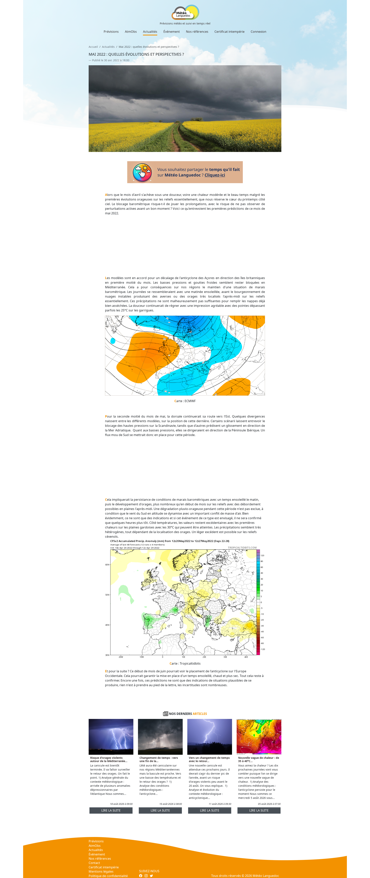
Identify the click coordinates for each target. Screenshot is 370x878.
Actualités (150, 31)
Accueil (93, 47)
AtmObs (131, 31)
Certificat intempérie (229, 31)
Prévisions (111, 31)
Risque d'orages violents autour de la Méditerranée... (108, 759)
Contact (94, 863)
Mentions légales (101, 871)
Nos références (197, 31)
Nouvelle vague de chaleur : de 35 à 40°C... (258, 759)
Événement (171, 31)
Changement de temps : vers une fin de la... (159, 759)
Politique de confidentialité (108, 876)
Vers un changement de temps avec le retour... (209, 759)
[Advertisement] (185, 246)
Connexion (258, 31)
